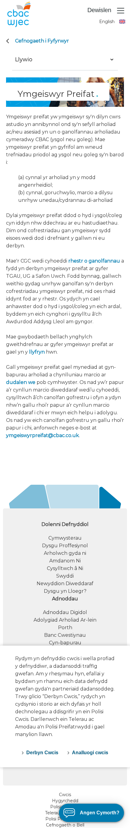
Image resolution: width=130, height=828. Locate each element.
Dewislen (100, 10)
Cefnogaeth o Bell (65, 825)
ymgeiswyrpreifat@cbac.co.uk (42, 435)
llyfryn (37, 352)
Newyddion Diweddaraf (65, 583)
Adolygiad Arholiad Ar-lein (65, 620)
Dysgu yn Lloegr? (65, 591)
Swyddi (65, 576)
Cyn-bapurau (65, 643)
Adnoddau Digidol (65, 612)
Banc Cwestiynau (65, 635)
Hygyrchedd (65, 800)
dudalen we (20, 382)
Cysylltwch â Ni (65, 568)
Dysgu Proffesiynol (65, 545)
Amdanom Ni (65, 561)
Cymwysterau (65, 538)
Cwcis (65, 794)
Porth (65, 627)
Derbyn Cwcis (42, 752)
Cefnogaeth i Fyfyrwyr (42, 41)
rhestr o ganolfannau (94, 261)
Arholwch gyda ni (65, 553)
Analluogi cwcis (90, 752)
